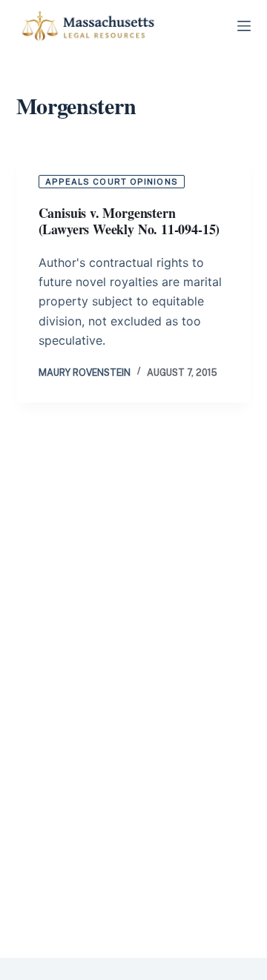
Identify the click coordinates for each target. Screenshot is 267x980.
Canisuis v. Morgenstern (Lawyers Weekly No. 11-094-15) (129, 221)
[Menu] (244, 26)
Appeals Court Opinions (111, 181)
